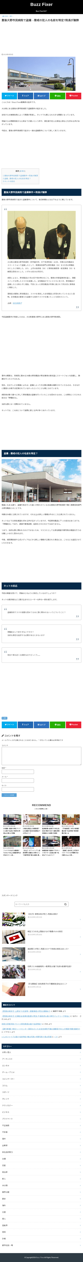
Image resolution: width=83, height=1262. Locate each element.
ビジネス (5, 1112)
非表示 (22, 171)
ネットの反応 (9, 181)
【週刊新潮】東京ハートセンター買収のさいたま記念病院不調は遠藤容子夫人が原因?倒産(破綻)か (41, 1029)
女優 (4, 1159)
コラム (4, 1086)
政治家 (4, 1172)
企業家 (4, 1145)
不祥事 (4, 1132)
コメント (5, 745)
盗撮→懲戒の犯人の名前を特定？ (17, 179)
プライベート (7, 1119)
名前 (4, 768)
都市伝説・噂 (7, 1245)
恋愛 (4, 1165)
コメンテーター (8, 1079)
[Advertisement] (41, 38)
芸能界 (4, 1225)
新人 (4, 1179)
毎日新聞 (16, 303)
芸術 (4, 1232)
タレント (5, 1099)
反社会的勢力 (7, 1152)
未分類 (4, 1185)
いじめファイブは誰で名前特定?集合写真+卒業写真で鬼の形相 (27, 1037)
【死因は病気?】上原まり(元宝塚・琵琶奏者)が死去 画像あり (26, 1011)
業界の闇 (5, 1192)
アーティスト (7, 1059)
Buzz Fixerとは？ (41, 11)
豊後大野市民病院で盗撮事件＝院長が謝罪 (20, 176)
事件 (5, 718)
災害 (4, 1212)
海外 (4, 1205)
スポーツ (5, 1092)
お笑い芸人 (6, 1052)
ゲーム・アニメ (8, 1072)
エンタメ (5, 1066)
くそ (56, 1037)
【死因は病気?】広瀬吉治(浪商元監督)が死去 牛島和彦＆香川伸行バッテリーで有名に (36, 1016)
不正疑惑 (5, 1125)
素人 (4, 1219)
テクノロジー (7, 1105)
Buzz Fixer (41, 4)
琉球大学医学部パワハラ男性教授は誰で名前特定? (22, 1024)
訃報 (4, 1239)
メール (5, 777)
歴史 (4, 1199)
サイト (4, 785)
